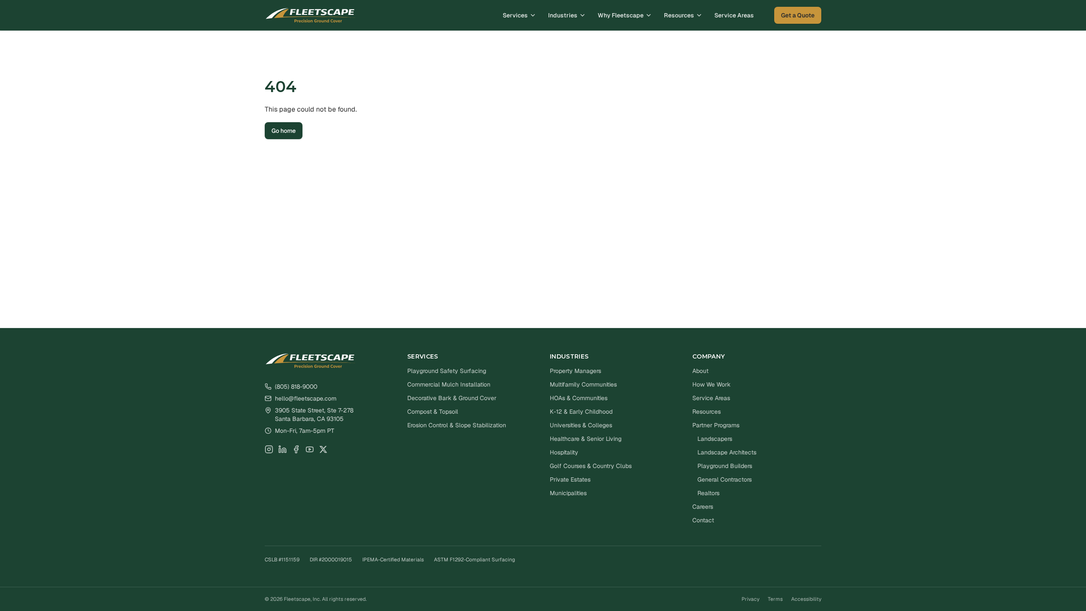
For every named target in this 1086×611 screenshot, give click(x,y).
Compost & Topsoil (432, 411)
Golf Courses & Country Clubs (591, 466)
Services (515, 15)
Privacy (750, 599)
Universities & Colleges (581, 425)
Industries (562, 15)
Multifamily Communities (583, 384)
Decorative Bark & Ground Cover (451, 398)
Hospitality (564, 452)
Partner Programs (715, 425)
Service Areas (734, 15)
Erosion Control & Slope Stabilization (456, 425)
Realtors (708, 493)
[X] (323, 449)
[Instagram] (269, 449)
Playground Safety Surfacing (446, 371)
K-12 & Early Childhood (581, 411)
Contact (703, 520)
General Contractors (724, 479)
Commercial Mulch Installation (448, 384)
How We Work (711, 384)
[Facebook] (296, 449)
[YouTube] (309, 449)
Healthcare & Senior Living (585, 439)
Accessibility (806, 599)
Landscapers (714, 439)
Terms (775, 599)
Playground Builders (724, 466)
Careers (702, 506)
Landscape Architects (726, 452)
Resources (679, 15)
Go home (284, 131)
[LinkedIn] (282, 449)
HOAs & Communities (578, 398)
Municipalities (568, 493)
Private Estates (570, 479)
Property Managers (575, 371)
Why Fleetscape (621, 15)
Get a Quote (797, 15)
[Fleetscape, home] (311, 15)
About (700, 371)
